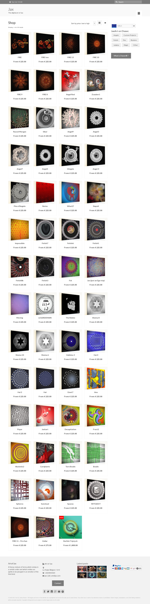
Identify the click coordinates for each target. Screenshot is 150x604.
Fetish (116, 40)
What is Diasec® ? (121, 56)
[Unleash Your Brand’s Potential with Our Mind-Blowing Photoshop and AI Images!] (102, 569)
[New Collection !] (92, 575)
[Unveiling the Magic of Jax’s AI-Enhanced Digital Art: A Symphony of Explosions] (92, 569)
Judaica (116, 45)
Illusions (134, 40)
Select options (19, 65)
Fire (124, 40)
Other (135, 45)
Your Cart (16, 2)
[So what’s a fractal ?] (102, 575)
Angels (116, 35)
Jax (11, 9)
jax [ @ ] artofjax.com (52, 576)
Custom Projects (130, 35)
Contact (58, 583)
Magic (126, 45)
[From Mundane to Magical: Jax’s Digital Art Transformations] (82, 569)
